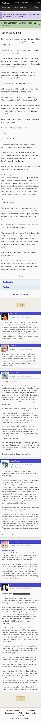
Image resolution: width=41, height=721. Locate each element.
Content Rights (29, 710)
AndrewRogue (14, 461)
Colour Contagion (9, 23)
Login (38, 2)
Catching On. (8, 282)
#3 (10, 376)
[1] (14, 317)
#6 (10, 588)
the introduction (17, 16)
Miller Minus (13, 372)
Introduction (10, 713)
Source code (31, 713)
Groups (16, 2)
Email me (20, 716)
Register (36, 8)
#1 (10, 317)
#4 (10, 465)
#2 (10, 349)
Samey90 (12, 345)
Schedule (25, 2)
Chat (24, 7)
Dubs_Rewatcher (15, 542)
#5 (10, 545)
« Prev (15, 294)
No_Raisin (13, 585)
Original (22, 23)
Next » (25, 294)
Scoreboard (5, 7)
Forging (6, 287)
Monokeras (13, 314)
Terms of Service (12, 710)
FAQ (20, 713)
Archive (15, 7)
